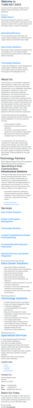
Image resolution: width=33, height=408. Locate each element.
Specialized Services (10, 33)
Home (6, 365)
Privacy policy (8, 371)
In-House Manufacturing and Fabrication (14, 245)
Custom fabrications (10, 202)
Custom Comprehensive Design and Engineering (15, 236)
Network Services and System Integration (15, 254)
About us (7, 367)
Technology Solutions (11, 63)
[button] (2, 8)
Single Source (7, 17)
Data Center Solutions (11, 47)
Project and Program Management (10, 220)
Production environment (11, 204)
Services (7, 369)
